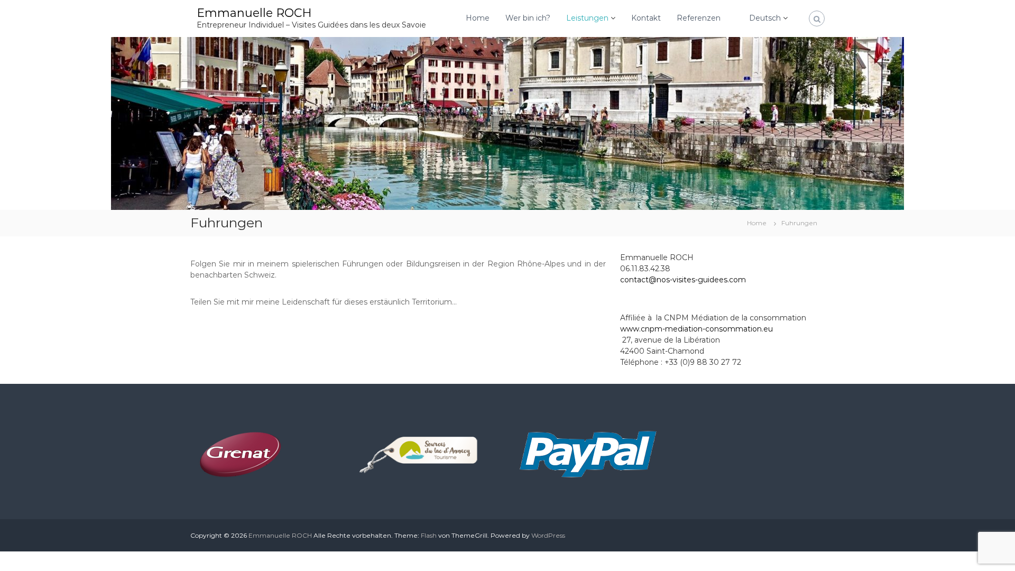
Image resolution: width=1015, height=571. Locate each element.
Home (478, 18)
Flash (429, 535)
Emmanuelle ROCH (254, 13)
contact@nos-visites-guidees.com (683, 279)
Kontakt (646, 18)
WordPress (548, 535)
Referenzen (699, 18)
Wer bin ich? (527, 18)
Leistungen (587, 18)
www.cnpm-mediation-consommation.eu (696, 329)
